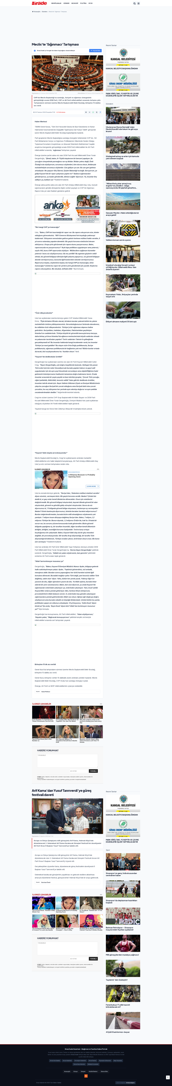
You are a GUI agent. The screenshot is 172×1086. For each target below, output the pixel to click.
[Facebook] (100, 112)
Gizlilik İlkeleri (93, 1071)
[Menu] (138, 3)
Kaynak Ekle (96, 50)
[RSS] (86, 1076)
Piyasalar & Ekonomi (105, 1060)
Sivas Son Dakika (55, 1060)
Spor (90, 3)
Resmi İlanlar (56, 3)
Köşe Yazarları (118, 1060)
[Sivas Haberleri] (39, 3)
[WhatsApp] (93, 112)
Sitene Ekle (104, 1071)
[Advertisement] (86, 26)
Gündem (66, 3)
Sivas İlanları (92, 1060)
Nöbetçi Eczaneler (93, 1064)
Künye (76, 1071)
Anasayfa (37, 11)
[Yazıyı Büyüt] (86, 112)
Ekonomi (74, 3)
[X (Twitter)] (96, 112)
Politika (83, 3)
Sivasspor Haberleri (80, 1060)
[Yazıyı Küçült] (89, 112)
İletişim (83, 1071)
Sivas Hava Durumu (79, 1064)
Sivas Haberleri (67, 1060)
